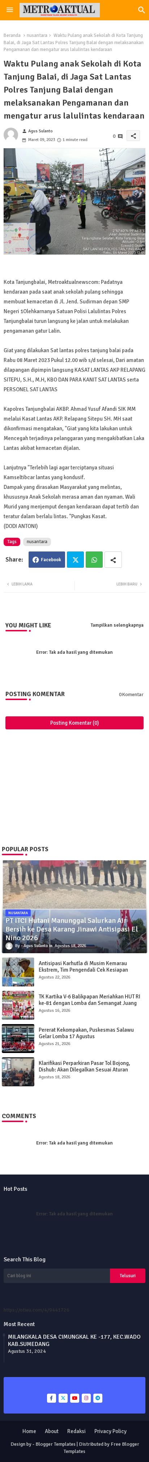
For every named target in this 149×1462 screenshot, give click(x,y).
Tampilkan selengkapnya (117, 625)
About (52, 1431)
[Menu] (10, 10)
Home (29, 1431)
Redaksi (76, 1431)
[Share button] (113, 559)
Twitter (75, 559)
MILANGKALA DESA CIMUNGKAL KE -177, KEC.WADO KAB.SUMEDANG (74, 1340)
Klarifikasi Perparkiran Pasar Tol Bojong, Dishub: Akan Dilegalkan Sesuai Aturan (84, 1066)
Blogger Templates (55, 1444)
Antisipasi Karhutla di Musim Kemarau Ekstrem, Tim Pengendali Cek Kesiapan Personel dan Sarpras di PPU (83, 970)
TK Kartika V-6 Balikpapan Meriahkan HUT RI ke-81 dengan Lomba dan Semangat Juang (89, 999)
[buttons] (51, 1398)
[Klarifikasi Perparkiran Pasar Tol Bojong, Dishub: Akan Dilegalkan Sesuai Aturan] (18, 1071)
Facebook (51, 560)
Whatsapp (94, 559)
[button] (142, 10)
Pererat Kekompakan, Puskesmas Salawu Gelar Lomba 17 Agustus (86, 1033)
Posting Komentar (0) (74, 723)
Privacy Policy (110, 1431)
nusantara (37, 35)
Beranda (12, 35)
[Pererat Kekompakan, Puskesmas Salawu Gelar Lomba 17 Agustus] (18, 1038)
